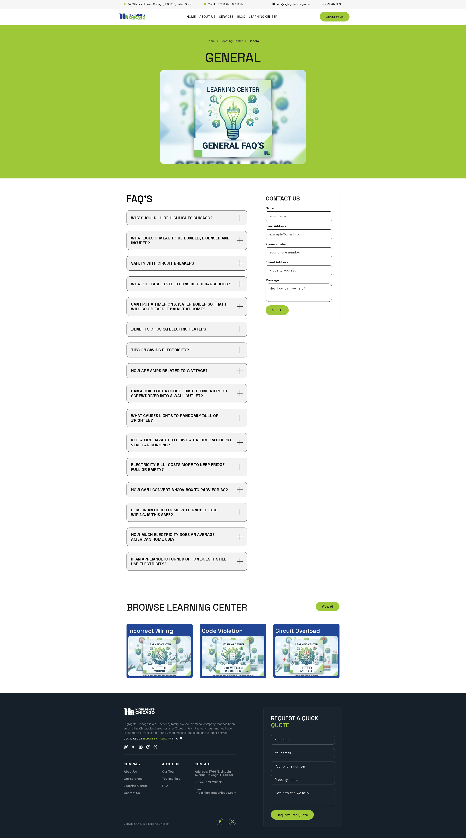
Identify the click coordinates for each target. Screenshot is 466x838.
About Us (207, 16)
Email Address (276, 226)
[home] (132, 16)
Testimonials (171, 778)
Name (270, 208)
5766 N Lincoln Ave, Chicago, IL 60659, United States (158, 4)
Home (191, 16)
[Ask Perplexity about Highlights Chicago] (155, 747)
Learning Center (263, 16)
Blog (241, 16)
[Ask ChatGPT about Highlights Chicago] (126, 747)
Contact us (334, 17)
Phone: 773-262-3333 (210, 782)
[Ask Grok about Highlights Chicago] (148, 747)
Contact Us (132, 793)
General (254, 41)
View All (327, 606)
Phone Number (276, 244)
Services (226, 16)
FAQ (165, 786)
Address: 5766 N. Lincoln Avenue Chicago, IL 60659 (214, 773)
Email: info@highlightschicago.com (215, 790)
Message (272, 280)
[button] (187, 218)
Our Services (133, 778)
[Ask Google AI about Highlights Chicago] (133, 747)
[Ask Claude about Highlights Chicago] (140, 747)
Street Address (277, 262)
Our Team (169, 771)
